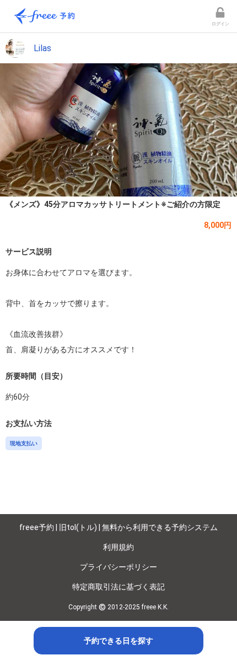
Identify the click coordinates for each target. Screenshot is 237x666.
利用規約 (118, 547)
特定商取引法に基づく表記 (118, 586)
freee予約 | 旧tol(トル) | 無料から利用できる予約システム (118, 527)
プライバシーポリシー (118, 567)
